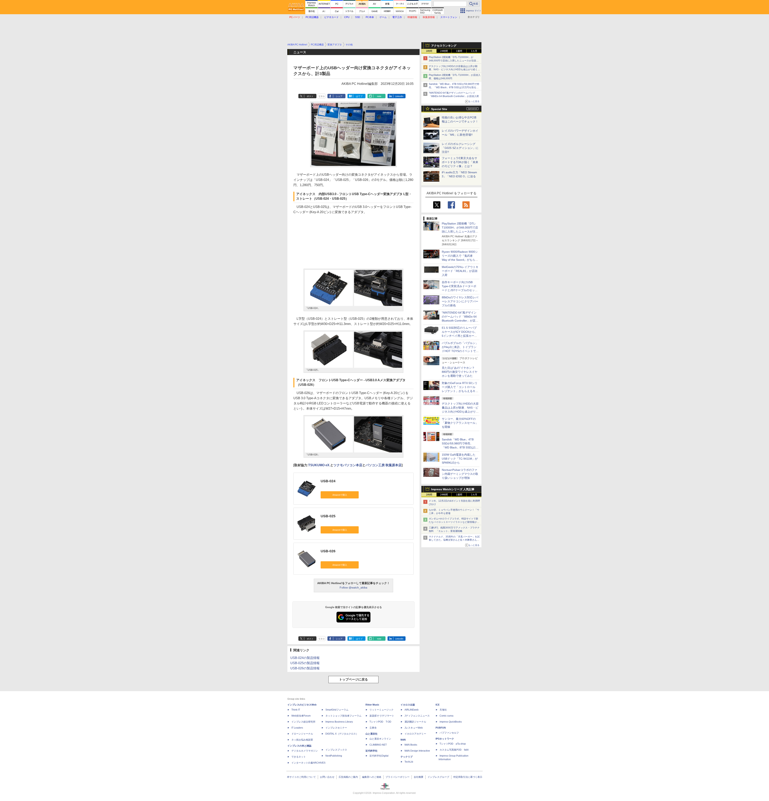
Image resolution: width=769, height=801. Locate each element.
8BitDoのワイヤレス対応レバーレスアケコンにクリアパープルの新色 (460, 301)
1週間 (459, 51)
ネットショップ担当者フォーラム (343, 715)
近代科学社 (371, 750)
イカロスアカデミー (415, 733)
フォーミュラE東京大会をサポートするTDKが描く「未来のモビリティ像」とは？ (460, 162)
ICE (438, 704)
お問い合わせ (327, 777)
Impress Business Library (339, 721)
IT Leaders (297, 727)
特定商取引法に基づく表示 (467, 777)
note (379, 96)
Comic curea (446, 715)
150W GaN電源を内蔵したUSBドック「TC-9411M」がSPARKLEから (460, 458)
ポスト (310, 96)
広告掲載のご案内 (348, 777)
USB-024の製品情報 (305, 658)
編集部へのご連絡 (371, 777)
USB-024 (328, 481)
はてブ (359, 96)
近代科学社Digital (379, 755)
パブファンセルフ (449, 732)
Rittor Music (372, 704)
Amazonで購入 (339, 495)
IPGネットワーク (445, 738)
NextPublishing (333, 755)
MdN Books (411, 744)
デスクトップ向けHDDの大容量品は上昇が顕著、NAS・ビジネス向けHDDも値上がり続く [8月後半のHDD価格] (454, 69)
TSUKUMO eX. (319, 465)
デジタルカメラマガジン (304, 750)
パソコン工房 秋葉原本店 (383, 465)
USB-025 (328, 516)
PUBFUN (441, 727)
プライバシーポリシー (398, 777)
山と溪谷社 (371, 733)
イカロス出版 (408, 704)
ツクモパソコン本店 (347, 465)
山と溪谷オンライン (380, 738)
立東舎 (373, 727)
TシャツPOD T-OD (380, 721)
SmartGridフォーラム (336, 709)
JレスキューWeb (414, 727)
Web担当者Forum (301, 715)
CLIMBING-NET (378, 744)
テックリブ (407, 756)
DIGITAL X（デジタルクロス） (341, 733)
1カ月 (474, 51)
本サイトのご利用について (301, 777)
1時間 (429, 51)
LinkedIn (399, 96)
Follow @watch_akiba (353, 587)
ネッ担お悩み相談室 (302, 739)
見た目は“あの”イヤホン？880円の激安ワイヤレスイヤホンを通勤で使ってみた (459, 371)
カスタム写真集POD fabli (454, 749)
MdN (403, 739)
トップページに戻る (353, 679)
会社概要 (418, 777)
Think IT (295, 709)
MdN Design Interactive (417, 750)
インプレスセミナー (336, 727)
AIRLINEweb (412, 709)
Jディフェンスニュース (417, 715)
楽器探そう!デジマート (381, 715)
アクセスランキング (443, 45)
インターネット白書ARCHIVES (308, 762)
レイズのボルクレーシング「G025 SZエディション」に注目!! (460, 147)
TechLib (409, 761)
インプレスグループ (438, 777)
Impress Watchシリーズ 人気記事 (452, 489)
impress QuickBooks (451, 721)
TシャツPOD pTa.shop (453, 743)
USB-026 (328, 551)
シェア (339, 96)
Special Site (439, 109)
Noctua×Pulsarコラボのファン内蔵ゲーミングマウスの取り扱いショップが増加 (460, 473)
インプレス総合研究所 (303, 721)
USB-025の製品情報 (305, 663)
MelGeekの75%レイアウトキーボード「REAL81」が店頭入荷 (460, 271)
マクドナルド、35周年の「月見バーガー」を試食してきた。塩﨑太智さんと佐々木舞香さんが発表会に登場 (454, 540)
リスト (321, 96)
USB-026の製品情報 (305, 668)
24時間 (444, 51)
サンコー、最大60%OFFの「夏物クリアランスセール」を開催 (460, 422)
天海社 (443, 709)
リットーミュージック (381, 709)
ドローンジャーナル (302, 733)
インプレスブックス (336, 749)
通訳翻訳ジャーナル (415, 721)
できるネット (298, 756)
